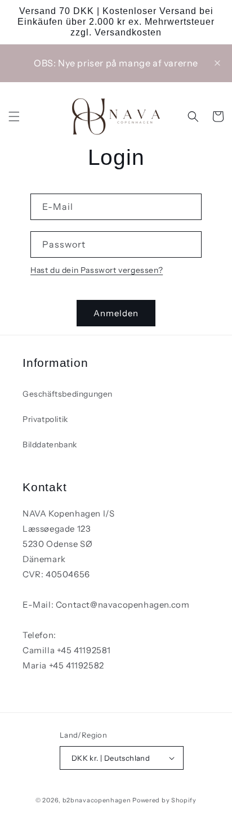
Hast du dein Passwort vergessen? (96, 270)
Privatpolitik (45, 419)
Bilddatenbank (50, 444)
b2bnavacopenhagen (97, 800)
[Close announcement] (217, 63)
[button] (14, 116)
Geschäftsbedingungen (68, 394)
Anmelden (116, 313)
